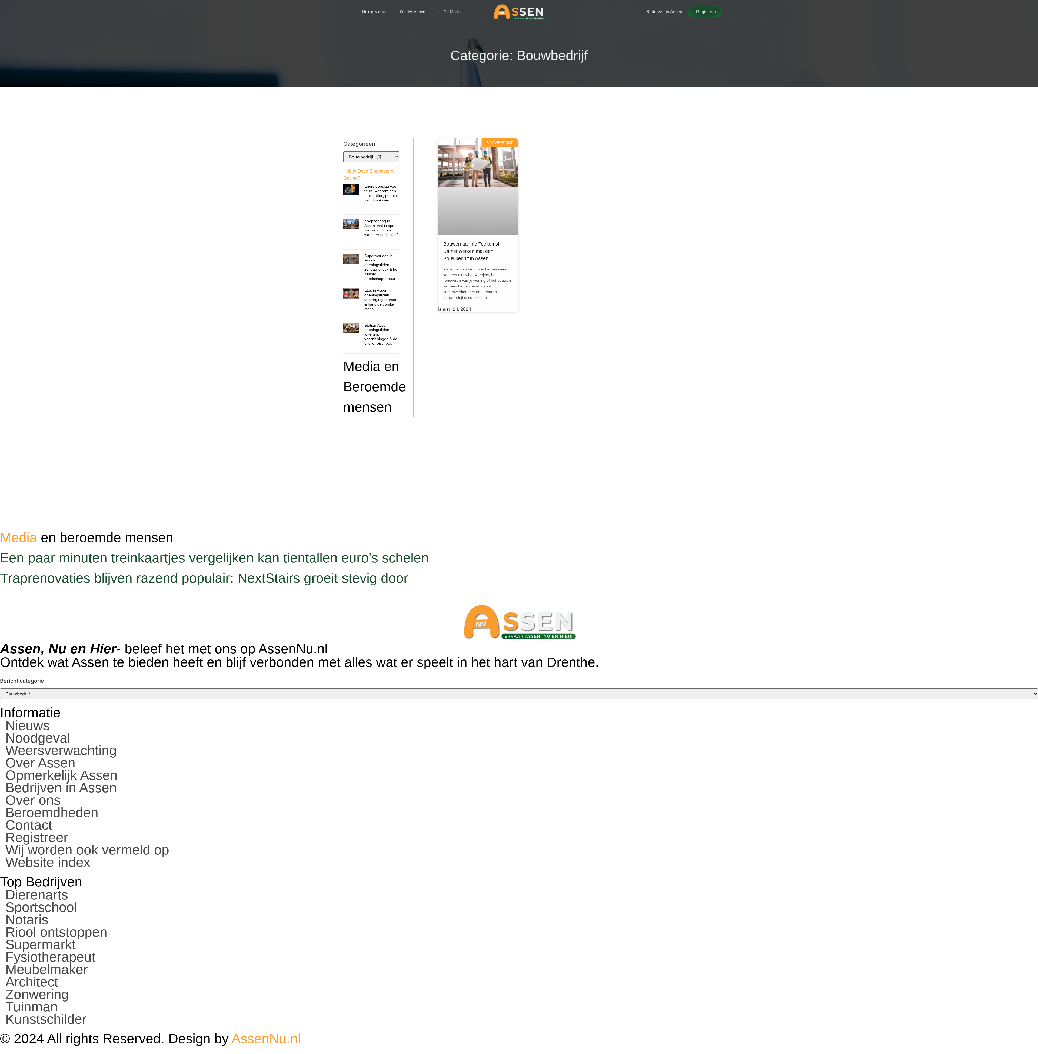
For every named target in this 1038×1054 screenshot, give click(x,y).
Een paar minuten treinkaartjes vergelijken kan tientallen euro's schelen (214, 557)
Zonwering (37, 994)
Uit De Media (449, 11)
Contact (28, 825)
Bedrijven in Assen (61, 787)
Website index (47, 862)
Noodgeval (37, 738)
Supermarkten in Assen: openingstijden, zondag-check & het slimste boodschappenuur (381, 267)
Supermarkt (40, 944)
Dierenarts (36, 895)
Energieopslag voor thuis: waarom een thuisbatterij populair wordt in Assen (381, 193)
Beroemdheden (51, 812)
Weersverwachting (61, 750)
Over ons (33, 800)
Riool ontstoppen (56, 932)
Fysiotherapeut (50, 957)
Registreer (36, 837)
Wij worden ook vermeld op (87, 850)
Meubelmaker (46, 969)
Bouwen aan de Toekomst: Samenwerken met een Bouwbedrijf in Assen (472, 251)
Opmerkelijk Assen (61, 775)
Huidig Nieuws (375, 11)
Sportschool (41, 907)
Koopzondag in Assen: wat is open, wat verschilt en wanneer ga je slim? (381, 228)
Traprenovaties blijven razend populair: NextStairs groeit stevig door (204, 578)
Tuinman (31, 1006)
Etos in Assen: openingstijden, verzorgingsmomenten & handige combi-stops (383, 299)
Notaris (26, 919)
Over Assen (40, 763)
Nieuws (27, 725)
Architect (31, 982)
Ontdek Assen (412, 11)
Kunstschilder (46, 1019)
